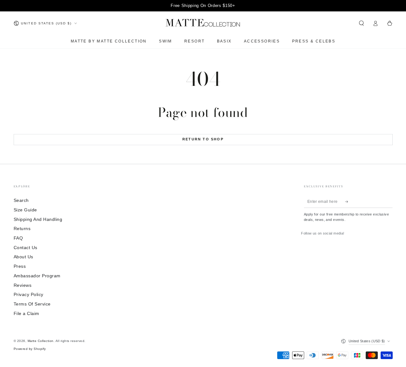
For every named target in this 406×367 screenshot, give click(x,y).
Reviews (23, 285)
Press (20, 266)
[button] (362, 23)
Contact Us (25, 247)
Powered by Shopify (30, 349)
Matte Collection (41, 341)
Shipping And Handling (38, 219)
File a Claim (26, 313)
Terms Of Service (32, 304)
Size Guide (25, 210)
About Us (23, 256)
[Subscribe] (348, 201)
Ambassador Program (37, 276)
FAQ (18, 238)
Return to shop (203, 139)
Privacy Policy (28, 294)
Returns (22, 228)
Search (21, 200)
